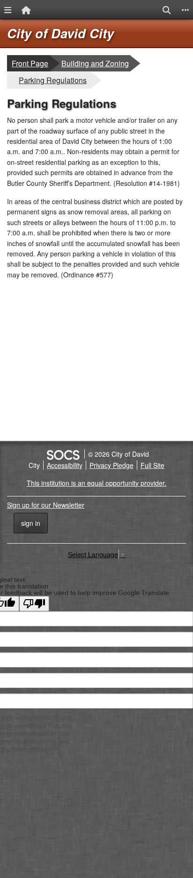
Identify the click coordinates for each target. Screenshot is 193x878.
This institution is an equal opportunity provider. (96, 483)
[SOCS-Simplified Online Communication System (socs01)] (63, 454)
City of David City (60, 33)
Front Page (30, 63)
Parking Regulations (52, 79)
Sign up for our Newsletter (45, 505)
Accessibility (64, 465)
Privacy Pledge (111, 465)
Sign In (30, 523)
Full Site (152, 465)
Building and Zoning (95, 63)
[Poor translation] (34, 603)
